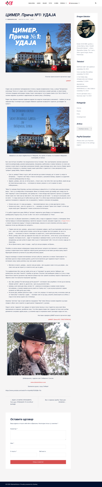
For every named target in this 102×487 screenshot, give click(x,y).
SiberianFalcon (12, 19)
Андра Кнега (66, 221)
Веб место (42, 451)
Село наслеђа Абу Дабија (85, 72)
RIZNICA (62, 3)
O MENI (56, 3)
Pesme (79, 111)
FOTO (50, 3)
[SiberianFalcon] (9, 3)
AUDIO (38, 3)
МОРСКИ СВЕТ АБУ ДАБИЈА (86, 67)
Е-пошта (13, 451)
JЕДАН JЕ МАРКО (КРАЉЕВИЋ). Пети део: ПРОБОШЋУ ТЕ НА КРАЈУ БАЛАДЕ (21, 402)
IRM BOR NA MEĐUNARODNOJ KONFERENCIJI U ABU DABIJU (86, 86)
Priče (32, 19)
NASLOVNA (32, 3)
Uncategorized (81, 117)
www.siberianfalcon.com (38, 382)
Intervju (79, 108)
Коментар (13, 429)
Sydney (35, 484)
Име (12, 443)
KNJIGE (45, 3)
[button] (95, 3)
